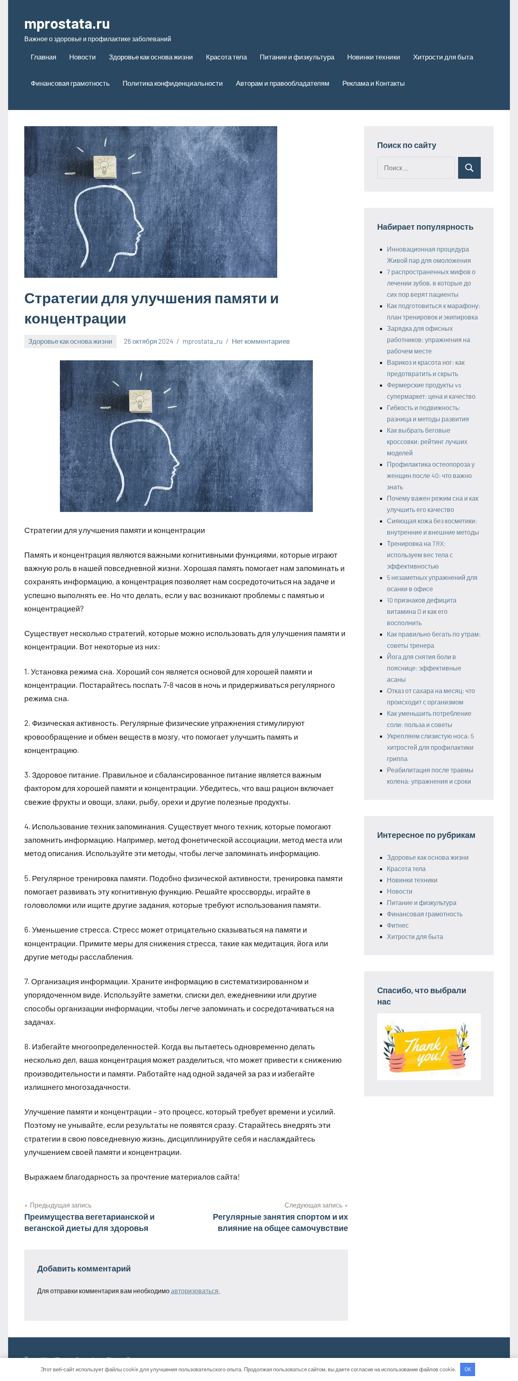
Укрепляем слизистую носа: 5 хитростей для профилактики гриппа (430, 747)
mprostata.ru (67, 23)
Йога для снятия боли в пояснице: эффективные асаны (424, 668)
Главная (43, 57)
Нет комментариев (261, 341)
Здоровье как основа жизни (151, 57)
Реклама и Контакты (373, 83)
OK (468, 1369)
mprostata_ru (203, 341)
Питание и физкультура (297, 57)
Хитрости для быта (443, 57)
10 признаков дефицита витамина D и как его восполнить (421, 611)
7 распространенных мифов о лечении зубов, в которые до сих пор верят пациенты (431, 283)
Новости (82, 57)
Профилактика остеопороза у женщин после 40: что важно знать (431, 475)
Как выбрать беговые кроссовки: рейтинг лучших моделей (427, 441)
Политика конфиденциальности (173, 83)
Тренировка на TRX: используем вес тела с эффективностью (420, 554)
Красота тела (226, 57)
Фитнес (398, 925)
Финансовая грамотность (70, 83)
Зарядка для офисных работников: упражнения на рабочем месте (428, 339)
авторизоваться (195, 1290)
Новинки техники (373, 57)
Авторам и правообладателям (282, 83)
